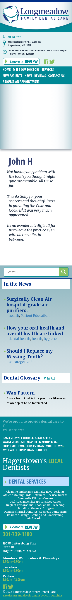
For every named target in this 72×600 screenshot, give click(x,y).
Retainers (39, 495)
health (14, 315)
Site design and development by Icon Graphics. (33, 595)
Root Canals (42, 505)
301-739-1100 (14, 36)
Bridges (48, 508)
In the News (17, 284)
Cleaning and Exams (19, 491)
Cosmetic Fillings (18, 515)
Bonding (23, 508)
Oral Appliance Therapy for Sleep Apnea (35, 501)
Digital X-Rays (43, 491)
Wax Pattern (20, 393)
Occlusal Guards (57, 495)
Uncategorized (20, 362)
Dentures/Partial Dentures (20, 511)
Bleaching (58, 505)
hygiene (50, 339)
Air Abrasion (35, 518)
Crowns (48, 498)
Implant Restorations (19, 505)
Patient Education (35, 315)
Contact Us (56, 75)
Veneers (36, 508)
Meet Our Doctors (26, 69)
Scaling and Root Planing (47, 515)
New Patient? (12, 75)
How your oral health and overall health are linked (35, 331)
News (28, 75)
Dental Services (27, 481)
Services (48, 69)
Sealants (59, 491)
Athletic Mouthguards (17, 495)
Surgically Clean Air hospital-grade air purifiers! (29, 304)
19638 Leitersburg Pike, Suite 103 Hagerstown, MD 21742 (24, 43)
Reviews (40, 75)
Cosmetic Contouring (53, 511)
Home (7, 69)
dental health (19, 339)
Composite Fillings (30, 498)
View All (49, 378)
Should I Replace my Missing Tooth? (29, 354)
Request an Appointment (21, 81)
